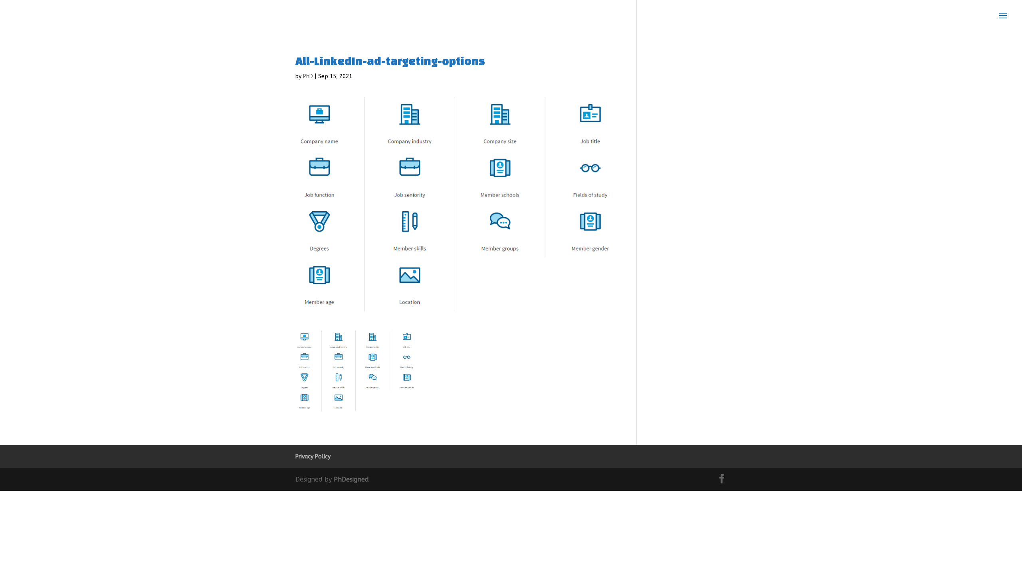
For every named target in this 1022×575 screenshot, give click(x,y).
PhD (308, 76)
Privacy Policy (313, 456)
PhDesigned (351, 479)
